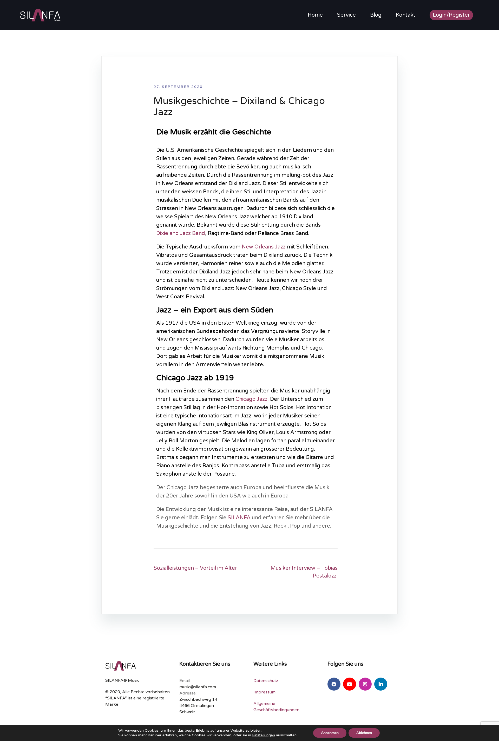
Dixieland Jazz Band (180, 233)
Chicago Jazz (251, 399)
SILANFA (239, 518)
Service (346, 15)
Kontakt (405, 15)
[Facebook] (333, 684)
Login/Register (451, 15)
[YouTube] (349, 684)
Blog (376, 15)
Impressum (264, 692)
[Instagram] (365, 684)
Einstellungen (263, 735)
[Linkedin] (380, 684)
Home (315, 15)
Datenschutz (265, 680)
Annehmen (330, 732)
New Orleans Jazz (264, 247)
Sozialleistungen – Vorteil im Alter (195, 568)
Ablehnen (364, 732)
